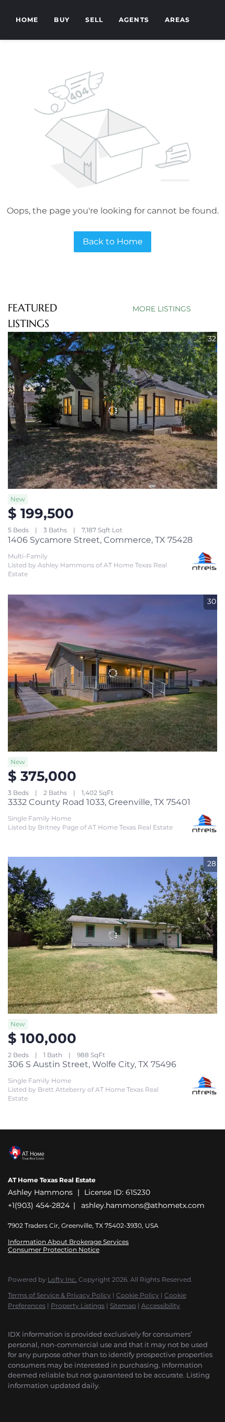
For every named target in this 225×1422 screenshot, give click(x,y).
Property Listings (78, 1305)
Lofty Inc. (62, 1279)
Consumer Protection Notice (53, 1249)
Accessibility (160, 1305)
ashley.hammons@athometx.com (143, 1205)
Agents (134, 20)
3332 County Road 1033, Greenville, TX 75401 (99, 802)
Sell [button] (94, 20)
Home (27, 20)
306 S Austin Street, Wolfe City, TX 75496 (92, 1064)
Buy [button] (61, 20)
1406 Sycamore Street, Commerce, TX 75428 (100, 540)
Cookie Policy (137, 1295)
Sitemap (123, 1305)
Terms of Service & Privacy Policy (59, 1295)
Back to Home (113, 242)
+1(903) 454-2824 (39, 1205)
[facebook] (13, 1401)
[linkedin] (34, 1401)
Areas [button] (177, 20)
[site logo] (32, 1165)
